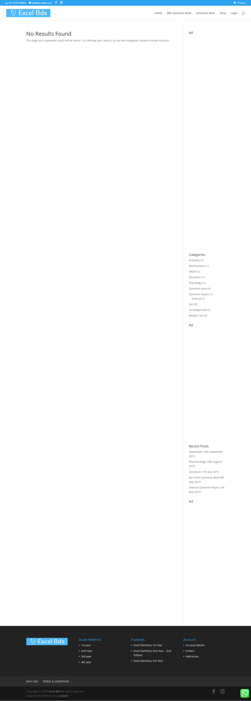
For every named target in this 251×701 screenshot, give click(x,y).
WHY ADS (32, 681)
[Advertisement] (207, 141)
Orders (190, 651)
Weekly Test (196, 315)
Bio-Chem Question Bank (204, 477)
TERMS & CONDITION (56, 681)
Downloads (195, 451)
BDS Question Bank (179, 13)
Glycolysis (195, 277)
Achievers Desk (205, 13)
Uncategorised (198, 310)
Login (234, 13)
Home (158, 13)
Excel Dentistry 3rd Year (148, 661)
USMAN (63, 696)
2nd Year (86, 651)
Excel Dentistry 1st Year (148, 645)
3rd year (86, 656)
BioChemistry (197, 266)
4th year (86, 662)
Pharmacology (197, 461)
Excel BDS (55, 691)
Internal (196, 298)
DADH (192, 271)
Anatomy (194, 260)
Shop (223, 13)
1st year (86, 645)
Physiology (195, 283)
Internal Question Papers (204, 487)
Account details (195, 645)
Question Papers (199, 294)
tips (191, 304)
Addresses (192, 656)
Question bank (198, 288)
